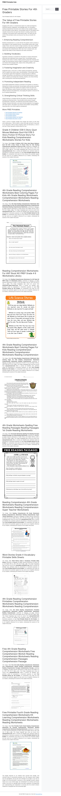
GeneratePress (39, 794)
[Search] (57, 9)
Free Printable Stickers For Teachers (14, 117)
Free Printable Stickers (10, 115)
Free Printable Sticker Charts (12, 114)
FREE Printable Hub (9, 2)
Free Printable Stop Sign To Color (13, 118)
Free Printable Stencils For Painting (13, 112)
